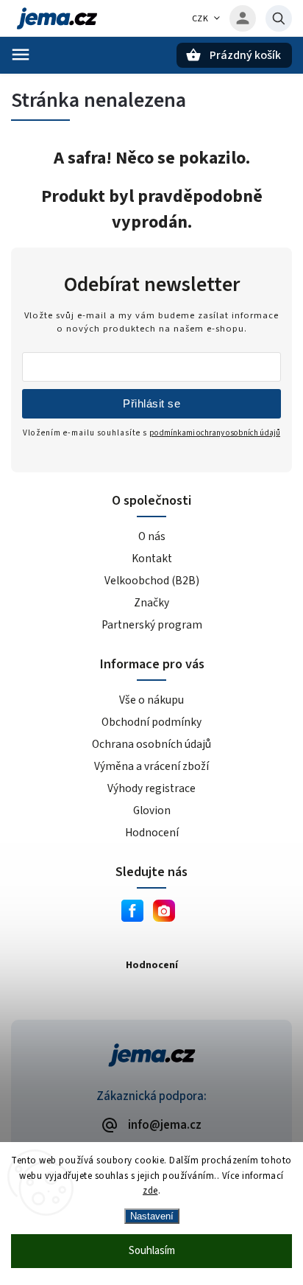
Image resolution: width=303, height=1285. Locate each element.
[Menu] (21, 54)
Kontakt (152, 558)
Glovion (152, 810)
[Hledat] (278, 18)
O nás (151, 536)
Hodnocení (152, 832)
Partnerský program (151, 625)
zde (150, 1190)
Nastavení (152, 1216)
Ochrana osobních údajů (151, 744)
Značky (151, 603)
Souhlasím (152, 1250)
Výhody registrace (151, 788)
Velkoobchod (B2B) (151, 581)
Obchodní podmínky (151, 722)
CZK (200, 19)
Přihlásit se (151, 403)
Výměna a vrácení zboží (151, 766)
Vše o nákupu (151, 700)
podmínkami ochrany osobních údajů (214, 433)
